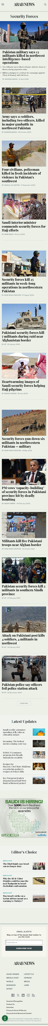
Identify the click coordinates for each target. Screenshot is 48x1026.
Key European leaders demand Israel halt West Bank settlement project (14, 780)
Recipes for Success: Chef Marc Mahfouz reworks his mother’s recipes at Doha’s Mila (16, 768)
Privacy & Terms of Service (16, 1010)
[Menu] (2, 4)
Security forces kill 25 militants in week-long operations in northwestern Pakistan (22, 285)
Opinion (28, 978)
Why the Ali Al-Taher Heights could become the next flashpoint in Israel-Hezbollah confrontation (15, 882)
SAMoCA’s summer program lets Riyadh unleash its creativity (13, 755)
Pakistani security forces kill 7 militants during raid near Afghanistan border (23, 336)
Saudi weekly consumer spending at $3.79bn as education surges (14, 732)
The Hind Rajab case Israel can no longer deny (16, 865)
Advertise (10, 1007)
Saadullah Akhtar (12, 185)
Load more (24, 703)
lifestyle (29, 974)
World (9, 981)
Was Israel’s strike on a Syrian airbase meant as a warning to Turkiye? (15, 898)
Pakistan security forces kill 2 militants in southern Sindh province (23, 590)
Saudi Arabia (12, 974)
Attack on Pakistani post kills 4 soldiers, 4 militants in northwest (23, 639)
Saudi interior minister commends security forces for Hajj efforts (24, 226)
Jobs (26, 985)
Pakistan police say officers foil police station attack (22, 686)
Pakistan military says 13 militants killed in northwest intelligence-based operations (23, 57)
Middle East (7, 861)
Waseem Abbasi (11, 79)
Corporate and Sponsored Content (19, 1013)
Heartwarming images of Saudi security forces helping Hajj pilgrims (23, 385)
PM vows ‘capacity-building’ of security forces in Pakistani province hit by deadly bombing (24, 493)
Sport (9, 989)
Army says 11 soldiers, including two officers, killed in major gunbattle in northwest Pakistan (23, 122)
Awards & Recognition (14, 1001)
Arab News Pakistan (12, 295)
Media (27, 981)
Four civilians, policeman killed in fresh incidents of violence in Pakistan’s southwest (21, 175)
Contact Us (10, 1004)
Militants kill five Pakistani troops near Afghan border (22, 543)
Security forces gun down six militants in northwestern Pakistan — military (23, 442)
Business (11, 985)
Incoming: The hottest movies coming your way (15, 742)
